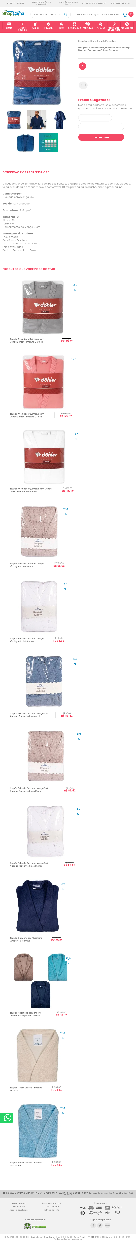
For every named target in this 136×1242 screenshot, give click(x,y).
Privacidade (19, 1206)
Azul (83, 85)
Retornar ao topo (131, 1115)
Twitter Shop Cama (100, 1225)
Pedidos (114, 14)
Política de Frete (51, 1210)
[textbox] (50, 14)
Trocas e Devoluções (19, 1210)
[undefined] (36, 72)
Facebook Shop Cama (93, 1225)
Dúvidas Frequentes (51, 1203)
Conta (105, 14)
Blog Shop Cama (107, 1225)
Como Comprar (51, 1206)
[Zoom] (14, 119)
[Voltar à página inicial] (13, 15)
